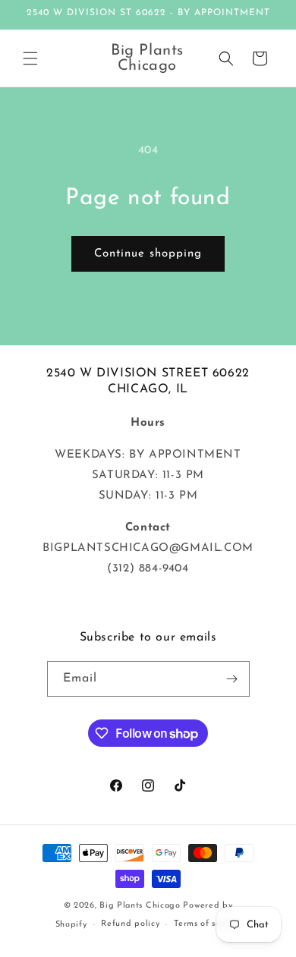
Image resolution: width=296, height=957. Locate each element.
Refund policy (130, 924)
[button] (30, 58)
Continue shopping (148, 254)
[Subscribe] (232, 679)
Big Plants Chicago (140, 906)
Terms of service (207, 924)
